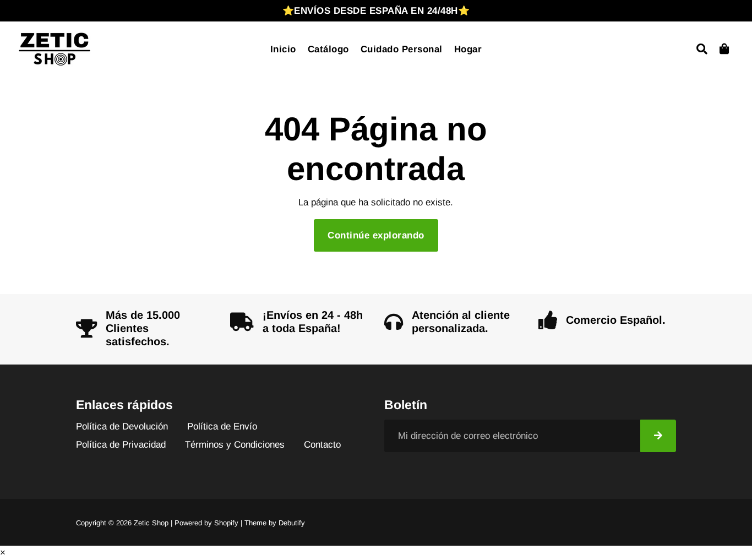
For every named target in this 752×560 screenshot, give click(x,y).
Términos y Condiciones (235, 444)
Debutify (292, 523)
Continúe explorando (376, 235)
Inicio (283, 49)
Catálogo (328, 49)
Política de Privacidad (121, 444)
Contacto (322, 444)
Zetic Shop (151, 523)
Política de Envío (222, 426)
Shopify (226, 523)
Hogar (468, 49)
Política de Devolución (122, 426)
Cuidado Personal (402, 49)
